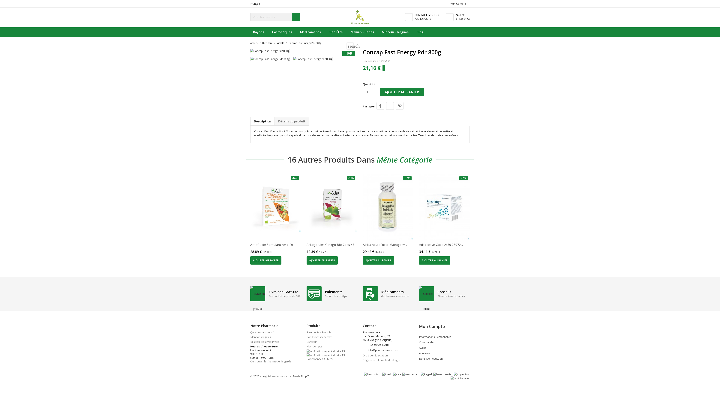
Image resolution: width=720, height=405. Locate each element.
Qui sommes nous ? (262, 332)
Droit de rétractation (375, 355)
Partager (380, 106)
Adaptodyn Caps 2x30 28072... (441, 245)
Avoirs (423, 348)
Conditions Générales (319, 337)
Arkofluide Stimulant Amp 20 (271, 245)
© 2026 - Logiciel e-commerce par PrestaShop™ (279, 376)
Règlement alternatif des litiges (381, 360)
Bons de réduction (431, 358)
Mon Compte (432, 326)
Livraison (312, 342)
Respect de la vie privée (264, 342)
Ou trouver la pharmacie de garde (270, 361)
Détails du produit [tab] (291, 121)
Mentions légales (260, 337)
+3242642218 (423, 18)
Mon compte (314, 346)
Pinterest (400, 106)
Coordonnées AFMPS (320, 359)
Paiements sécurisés (319, 332)
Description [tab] (262, 121)
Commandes (427, 342)
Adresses (424, 353)
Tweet (390, 106)
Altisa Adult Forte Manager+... (385, 245)
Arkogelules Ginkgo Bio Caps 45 (330, 245)
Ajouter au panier (402, 92)
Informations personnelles (435, 337)
